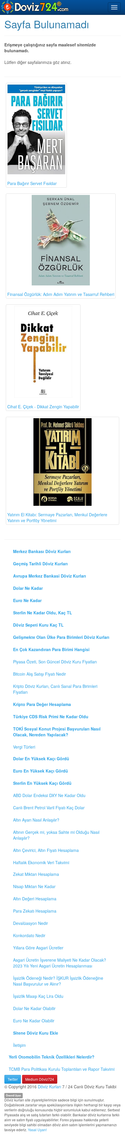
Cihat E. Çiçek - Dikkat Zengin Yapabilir (43, 406)
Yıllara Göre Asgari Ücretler (38, 948)
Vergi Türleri (24, 747)
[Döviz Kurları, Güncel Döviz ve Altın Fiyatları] (35, 7)
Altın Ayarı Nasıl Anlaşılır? (36, 820)
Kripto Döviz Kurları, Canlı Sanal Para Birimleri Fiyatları (55, 689)
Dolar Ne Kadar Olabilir (34, 1008)
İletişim (19, 1045)
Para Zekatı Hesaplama (34, 911)
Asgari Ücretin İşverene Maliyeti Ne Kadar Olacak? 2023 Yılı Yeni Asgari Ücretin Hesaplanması (59, 963)
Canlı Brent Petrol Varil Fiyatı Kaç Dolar (49, 807)
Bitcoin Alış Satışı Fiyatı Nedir (39, 674)
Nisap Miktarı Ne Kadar (34, 886)
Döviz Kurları (49, 1086)
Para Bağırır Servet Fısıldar (32, 183)
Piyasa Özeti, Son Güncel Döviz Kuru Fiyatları (55, 662)
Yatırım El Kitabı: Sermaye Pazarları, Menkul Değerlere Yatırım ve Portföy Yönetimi (57, 517)
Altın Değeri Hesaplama (34, 899)
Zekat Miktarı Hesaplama (36, 874)
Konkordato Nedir (29, 935)
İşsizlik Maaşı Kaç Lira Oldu (38, 996)
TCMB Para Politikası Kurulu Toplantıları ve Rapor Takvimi (62, 1069)
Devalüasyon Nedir (30, 923)
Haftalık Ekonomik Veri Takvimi (41, 862)
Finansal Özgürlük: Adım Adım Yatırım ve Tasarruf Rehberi (60, 294)
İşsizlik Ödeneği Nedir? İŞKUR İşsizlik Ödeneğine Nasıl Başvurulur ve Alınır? (58, 981)
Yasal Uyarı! (37, 1129)
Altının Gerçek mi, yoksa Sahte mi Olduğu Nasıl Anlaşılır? (56, 835)
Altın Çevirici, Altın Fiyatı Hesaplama (46, 850)
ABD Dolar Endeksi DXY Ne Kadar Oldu (49, 795)
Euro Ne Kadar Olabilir (33, 1021)
